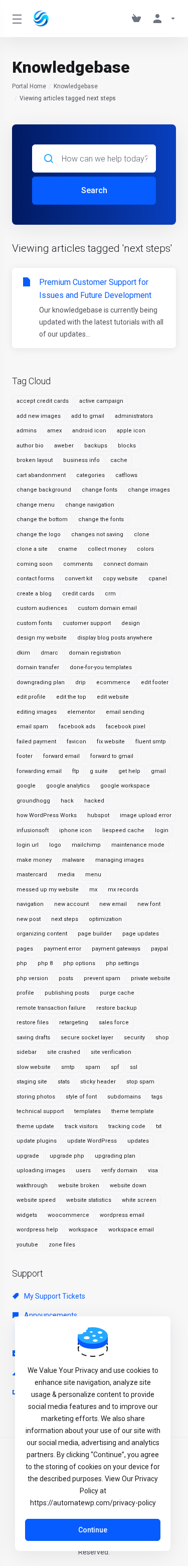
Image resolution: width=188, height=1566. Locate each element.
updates (138, 1141)
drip (80, 682)
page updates (140, 933)
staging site (32, 1081)
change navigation (89, 505)
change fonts (99, 490)
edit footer (154, 682)
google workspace (125, 785)
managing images (119, 860)
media (66, 874)
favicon (76, 741)
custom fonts (34, 623)
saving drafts (33, 1037)
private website (150, 978)
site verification (111, 1052)
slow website (34, 1067)
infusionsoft (33, 830)
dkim (23, 653)
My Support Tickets (54, 1296)
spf (115, 1067)
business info (81, 460)
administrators (134, 416)
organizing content (42, 933)
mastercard (32, 874)
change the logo (39, 534)
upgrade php (67, 1156)
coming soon (35, 564)
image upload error (145, 815)
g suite (99, 771)
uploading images (41, 1170)
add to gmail (87, 416)
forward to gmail (111, 756)
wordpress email (122, 1215)
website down (128, 1185)
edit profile (31, 697)
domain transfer (38, 667)
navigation (30, 904)
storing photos (36, 1096)
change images (149, 490)
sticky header (98, 1081)
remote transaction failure (51, 1008)
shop (162, 1037)
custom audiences (42, 608)
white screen (139, 1200)
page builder (95, 933)
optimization (105, 919)
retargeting (73, 1022)
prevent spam (102, 978)
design (130, 623)
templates (87, 1111)
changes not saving (97, 534)
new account (71, 904)
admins (27, 430)
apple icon (131, 430)
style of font (81, 1096)
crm (110, 593)
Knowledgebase (76, 86)
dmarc (49, 653)
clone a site (32, 549)
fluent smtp (150, 741)
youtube (27, 1244)
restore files (33, 1022)
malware (73, 860)
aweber (64, 445)
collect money (107, 549)
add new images (39, 416)
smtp (68, 1067)
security (134, 1037)
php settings (122, 963)
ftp (75, 771)
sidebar (27, 1052)
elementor (81, 712)
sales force (114, 1022)
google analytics (68, 785)
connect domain (125, 564)
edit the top (71, 697)
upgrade (28, 1156)
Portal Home (29, 86)
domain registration (95, 653)
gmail (158, 771)
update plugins (37, 1141)
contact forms (35, 578)
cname (67, 549)
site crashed (63, 1052)
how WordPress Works (47, 815)
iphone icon (75, 830)
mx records (123, 889)
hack (67, 801)
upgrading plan (115, 1156)
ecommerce (113, 682)
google (26, 785)
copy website (120, 578)
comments (78, 564)
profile (25, 993)
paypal (159, 949)
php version (32, 978)
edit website (113, 697)
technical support (40, 1111)
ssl (133, 1067)
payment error (62, 949)
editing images (37, 712)
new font (148, 904)
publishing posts (67, 993)
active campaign (101, 401)
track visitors (81, 1126)
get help (129, 771)
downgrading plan (41, 682)
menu (93, 874)
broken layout (35, 460)
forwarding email (39, 771)
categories (90, 475)
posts (66, 978)
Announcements (50, 1315)
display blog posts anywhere (114, 638)
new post (29, 919)
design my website (42, 638)
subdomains (124, 1096)
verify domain (119, 1170)
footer (25, 756)
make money (34, 860)
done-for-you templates (101, 667)
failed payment (36, 741)
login (161, 830)
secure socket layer (87, 1037)
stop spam (140, 1081)
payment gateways (116, 949)
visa (153, 1170)
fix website (111, 741)
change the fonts (101, 519)
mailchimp (86, 845)
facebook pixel (125, 726)
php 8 (45, 963)
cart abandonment (41, 475)
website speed (36, 1200)
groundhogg (33, 801)
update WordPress (92, 1141)
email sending (125, 712)
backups (95, 445)
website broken (78, 1185)
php (22, 963)
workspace (83, 1229)
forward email (61, 756)
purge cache (117, 993)
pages (25, 949)
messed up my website (48, 889)
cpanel (157, 578)
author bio (30, 445)
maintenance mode (137, 845)
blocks (127, 445)
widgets (27, 1215)
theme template (132, 1111)
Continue (92, 1530)
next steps (64, 919)
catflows (126, 475)
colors (145, 549)
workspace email (131, 1229)
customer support (87, 623)
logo (55, 845)
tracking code (126, 1126)
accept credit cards (43, 401)
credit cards (78, 593)
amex (54, 430)
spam (92, 1067)
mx (93, 889)
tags (156, 1096)
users (83, 1170)
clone (141, 534)
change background (44, 490)
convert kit (78, 578)
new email (113, 904)
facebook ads (77, 726)
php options (79, 963)
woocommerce (68, 1215)
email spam (32, 726)
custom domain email (107, 608)
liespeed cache (123, 830)
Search (94, 190)
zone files (62, 1244)
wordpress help (37, 1229)
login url (28, 845)
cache (118, 460)
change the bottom (42, 519)
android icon (89, 430)
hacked (94, 801)
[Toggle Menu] (16, 18)
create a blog (34, 593)
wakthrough (32, 1185)
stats (64, 1081)
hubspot (98, 815)
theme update (35, 1126)
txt (158, 1126)
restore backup (116, 1008)
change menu (36, 505)
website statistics (88, 1200)
